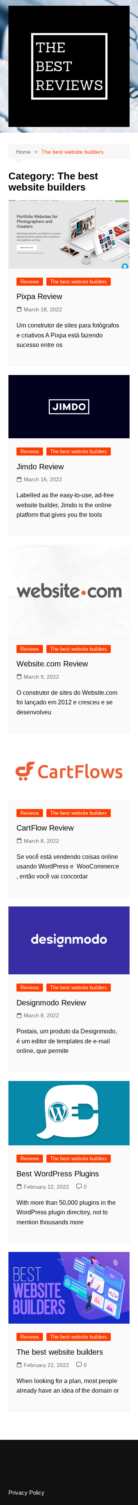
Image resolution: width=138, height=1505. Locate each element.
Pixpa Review (39, 296)
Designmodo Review (51, 1002)
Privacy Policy (26, 1493)
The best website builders (78, 282)
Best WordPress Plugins (57, 1173)
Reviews (29, 282)
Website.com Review (52, 664)
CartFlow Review (45, 828)
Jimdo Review (40, 466)
